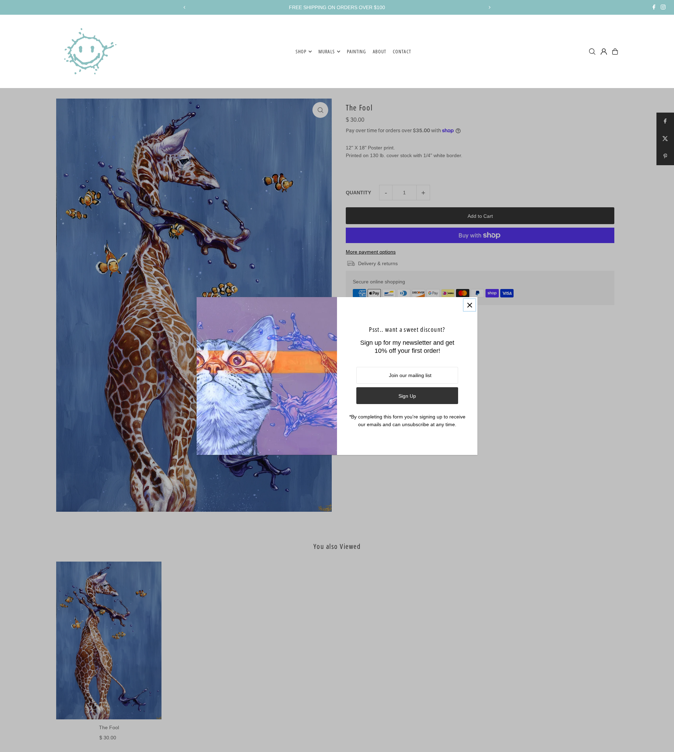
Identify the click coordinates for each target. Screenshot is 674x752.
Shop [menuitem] (301, 51)
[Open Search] (592, 51)
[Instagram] (663, 8)
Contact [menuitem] (402, 51)
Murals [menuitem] (326, 51)
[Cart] (615, 51)
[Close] (469, 305)
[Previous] (184, 7)
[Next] (489, 7)
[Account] (604, 51)
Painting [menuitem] (356, 51)
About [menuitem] (379, 51)
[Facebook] (654, 8)
